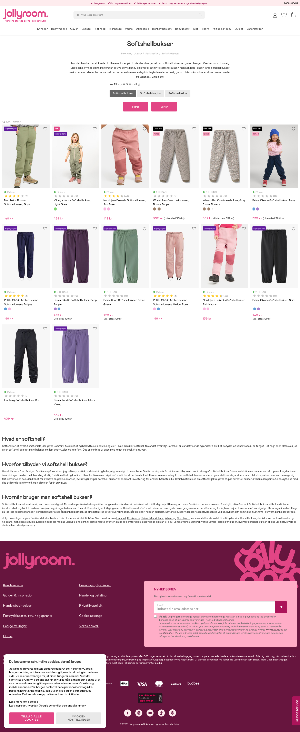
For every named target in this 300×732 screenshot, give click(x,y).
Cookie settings (90, 616)
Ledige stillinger (15, 626)
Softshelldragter (150, 93)
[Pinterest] (172, 713)
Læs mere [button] (158, 76)
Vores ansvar (89, 626)
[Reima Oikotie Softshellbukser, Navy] (253, 208)
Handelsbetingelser (17, 605)
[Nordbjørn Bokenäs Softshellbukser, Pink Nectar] (108, 208)
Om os (7, 636)
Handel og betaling (93, 595)
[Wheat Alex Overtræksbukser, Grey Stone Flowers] (159, 208)
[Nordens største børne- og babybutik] (25, 13)
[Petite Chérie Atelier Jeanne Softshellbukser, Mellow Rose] (9, 309)
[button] (284, 15)
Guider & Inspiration (18, 595)
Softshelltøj (151, 53)
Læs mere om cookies (23, 702)
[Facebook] (127, 713)
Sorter (164, 106)
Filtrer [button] (135, 106)
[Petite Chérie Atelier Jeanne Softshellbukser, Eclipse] (5, 309)
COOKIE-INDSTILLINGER (78, 718)
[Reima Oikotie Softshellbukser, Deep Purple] (257, 208)
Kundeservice (291, 2)
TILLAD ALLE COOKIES (31, 718)
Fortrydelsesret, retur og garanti (27, 616)
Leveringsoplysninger (95, 585)
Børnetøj (126, 53)
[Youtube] (150, 713)
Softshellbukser (170, 53)
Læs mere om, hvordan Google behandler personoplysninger (47, 705)
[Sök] (200, 14)
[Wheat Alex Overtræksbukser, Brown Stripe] (154, 208)
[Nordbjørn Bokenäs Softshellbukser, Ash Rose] (104, 208)
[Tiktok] (161, 713)
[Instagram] (138, 713)
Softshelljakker (177, 93)
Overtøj (138, 53)
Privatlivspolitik (90, 605)
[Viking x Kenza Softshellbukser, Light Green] (55, 208)
